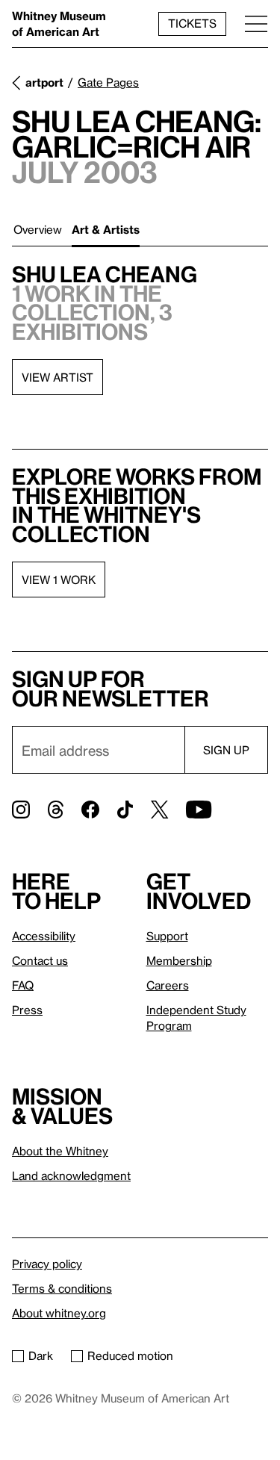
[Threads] (55, 809)
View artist (57, 377)
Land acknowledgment (71, 1175)
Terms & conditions (62, 1288)
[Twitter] (159, 809)
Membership (179, 960)
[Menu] (256, 23)
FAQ (23, 985)
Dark (40, 1355)
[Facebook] (90, 809)
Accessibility (43, 935)
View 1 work (59, 579)
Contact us (40, 960)
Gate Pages (108, 82)
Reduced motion (130, 1355)
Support (167, 935)
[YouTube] (198, 809)
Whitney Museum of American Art (59, 23)
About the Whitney (60, 1151)
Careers (167, 985)
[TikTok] (125, 809)
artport (44, 82)
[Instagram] (21, 809)
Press (27, 1009)
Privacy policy (47, 1263)
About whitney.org (59, 1313)
